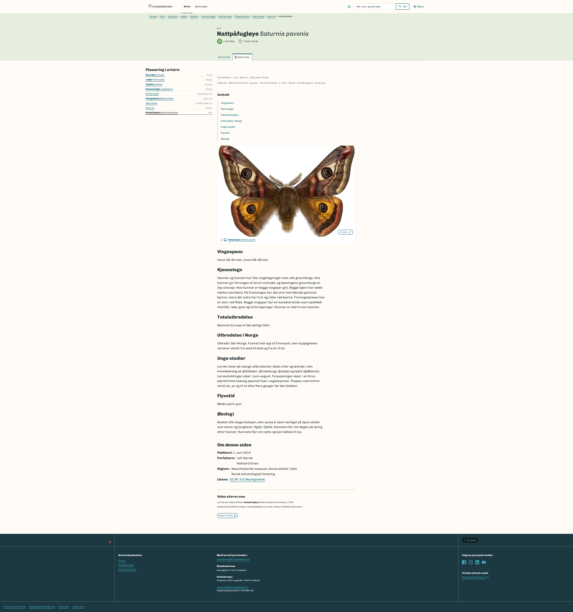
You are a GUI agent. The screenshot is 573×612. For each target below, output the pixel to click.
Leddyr (183, 16)
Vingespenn (227, 103)
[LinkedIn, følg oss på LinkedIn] (477, 562)
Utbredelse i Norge (231, 120)
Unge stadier (228, 126)
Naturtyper (201, 6)
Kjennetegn (227, 109)
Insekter (194, 16)
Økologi (225, 138)
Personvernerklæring (14, 606)
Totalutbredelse (230, 114)
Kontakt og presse (127, 569)
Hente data (63, 606)
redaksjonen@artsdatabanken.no (233, 559)
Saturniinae (258, 16)
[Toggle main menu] (418, 6)
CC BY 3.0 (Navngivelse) (247, 479)
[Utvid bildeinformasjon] (224, 240)
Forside (153, 16)
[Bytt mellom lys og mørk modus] (349, 6)
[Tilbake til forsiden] (160, 6)
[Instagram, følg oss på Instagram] (471, 562)
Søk (405, 6)
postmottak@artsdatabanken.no (232, 587)
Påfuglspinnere (242, 16)
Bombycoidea (225, 16)
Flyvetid (225, 132)
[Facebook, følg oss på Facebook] (464, 562)
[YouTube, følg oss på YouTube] (484, 562)
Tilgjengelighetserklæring (42, 606)
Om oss (121, 560)
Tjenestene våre (126, 565)
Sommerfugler (208, 16)
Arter (187, 6)
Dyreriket (172, 16)
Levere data (78, 606)
